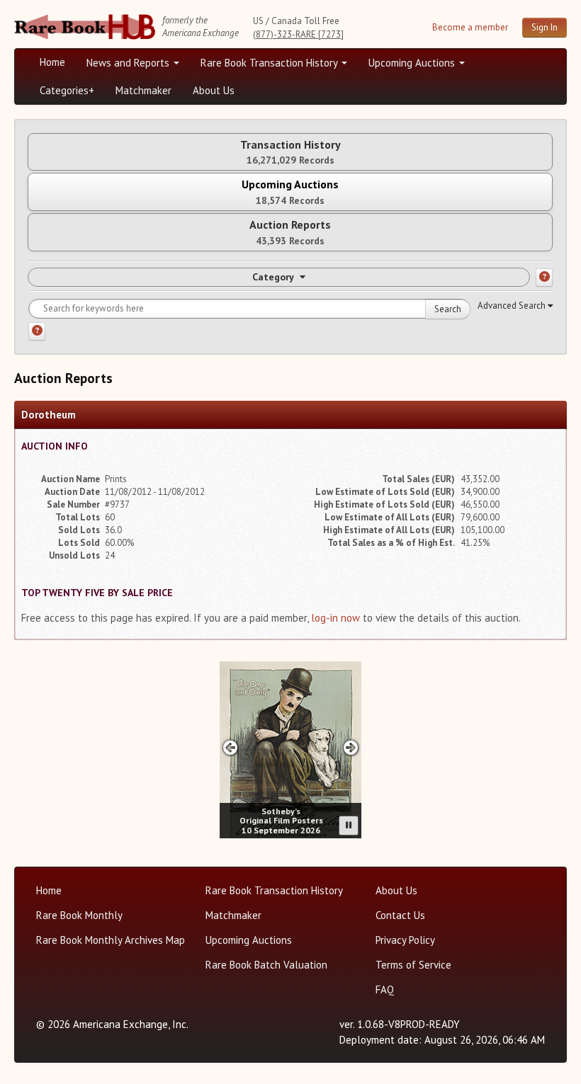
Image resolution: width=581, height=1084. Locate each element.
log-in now (335, 617)
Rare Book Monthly (79, 915)
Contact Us (400, 915)
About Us (214, 90)
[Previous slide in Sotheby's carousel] (230, 747)
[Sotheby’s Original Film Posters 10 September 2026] (290, 749)
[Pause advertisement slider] (349, 825)
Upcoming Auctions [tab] (290, 191)
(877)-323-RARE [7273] (298, 34)
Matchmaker (143, 90)
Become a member (470, 27)
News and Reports (129, 62)
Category (273, 276)
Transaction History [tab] (290, 151)
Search (447, 309)
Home (52, 62)
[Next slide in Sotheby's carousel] (351, 747)
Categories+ (67, 90)
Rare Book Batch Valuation (266, 964)
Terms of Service (413, 964)
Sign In (544, 27)
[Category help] (544, 277)
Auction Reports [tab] (290, 231)
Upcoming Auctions (413, 62)
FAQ (385, 989)
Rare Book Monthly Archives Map (110, 940)
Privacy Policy (405, 940)
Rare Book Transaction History (270, 62)
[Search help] (36, 331)
